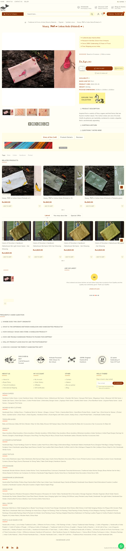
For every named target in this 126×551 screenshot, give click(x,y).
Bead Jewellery (18, 433)
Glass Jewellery (7, 433)
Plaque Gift (108, 508)
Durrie (20, 461)
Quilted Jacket (11, 415)
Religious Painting (99, 510)
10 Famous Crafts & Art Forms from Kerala (106, 530)
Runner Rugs (13, 461)
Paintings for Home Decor (34, 510)
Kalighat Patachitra (68, 513)
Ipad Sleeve (32, 447)
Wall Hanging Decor (23, 508)
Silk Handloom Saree (41, 398)
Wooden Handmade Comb (48, 535)
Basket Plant (22, 496)
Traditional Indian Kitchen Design (92, 470)
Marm (92, 81)
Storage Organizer (86, 494)
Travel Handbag (19, 445)
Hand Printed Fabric (86, 415)
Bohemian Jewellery (84, 433)
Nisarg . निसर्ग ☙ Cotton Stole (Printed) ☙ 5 (8, 289)
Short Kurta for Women (108, 412)
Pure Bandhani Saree (95, 401)
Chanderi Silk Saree (71, 398)
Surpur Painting (56, 513)
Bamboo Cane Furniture (30, 499)
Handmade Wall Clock (18, 510)
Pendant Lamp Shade (85, 496)
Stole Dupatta (31, 415)
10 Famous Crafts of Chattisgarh (38, 527)
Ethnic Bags (54, 445)
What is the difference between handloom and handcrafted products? (33, 327)
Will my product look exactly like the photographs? (25, 342)
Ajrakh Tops (95, 412)
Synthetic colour (70, 22)
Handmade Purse (89, 445)
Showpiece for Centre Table (51, 494)
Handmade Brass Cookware (49, 470)
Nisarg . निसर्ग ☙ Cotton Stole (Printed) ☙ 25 (57, 198)
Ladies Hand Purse (43, 445)
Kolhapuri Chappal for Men (87, 447)
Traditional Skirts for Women (33, 412)
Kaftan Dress (19, 412)
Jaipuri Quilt (49, 459)
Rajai (43, 459)
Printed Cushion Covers (88, 459)
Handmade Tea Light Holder (102, 496)
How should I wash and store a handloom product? (25, 332)
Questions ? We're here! (92, 130)
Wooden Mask (24, 515)
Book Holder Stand (112, 494)
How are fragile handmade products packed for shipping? (27, 337)
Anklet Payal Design (108, 433)
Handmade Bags (7, 445)
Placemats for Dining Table (31, 461)
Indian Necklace (96, 433)
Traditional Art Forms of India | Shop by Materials (42, 22)
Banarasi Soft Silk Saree (113, 398)
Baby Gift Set (20, 424)
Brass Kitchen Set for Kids (111, 470)
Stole (8, 155)
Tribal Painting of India (75, 510)
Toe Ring (41, 436)
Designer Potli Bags (102, 445)
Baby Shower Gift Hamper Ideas (51, 424)
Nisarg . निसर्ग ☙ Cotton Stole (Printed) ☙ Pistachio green (103, 198)
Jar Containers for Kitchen (28, 473)
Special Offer (76, 216)
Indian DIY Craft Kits (65, 535)
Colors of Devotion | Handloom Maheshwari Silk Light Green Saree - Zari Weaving (15, 246)
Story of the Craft (50, 137)
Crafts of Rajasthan (102, 525)
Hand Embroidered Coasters (103, 482)
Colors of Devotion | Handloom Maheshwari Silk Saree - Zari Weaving (76, 244)
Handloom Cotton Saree (10, 398)
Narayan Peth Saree (85, 398)
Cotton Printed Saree (33, 401)
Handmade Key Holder (9, 496)
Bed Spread (37, 459)
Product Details (66, 137)
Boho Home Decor (44, 499)
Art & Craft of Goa (101, 527)
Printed (30, 155)
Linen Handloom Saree (26, 398)
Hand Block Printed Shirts (82, 412)
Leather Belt (50, 447)
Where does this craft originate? (17, 322)
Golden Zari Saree (8, 401)
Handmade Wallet (77, 445)
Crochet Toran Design (51, 508)
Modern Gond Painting (43, 513)
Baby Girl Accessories (84, 424)
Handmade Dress (7, 412)
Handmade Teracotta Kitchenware (69, 470)
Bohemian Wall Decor (9, 508)
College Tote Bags (115, 445)
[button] (4, 187)
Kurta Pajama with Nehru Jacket (59, 415)
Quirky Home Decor (61, 473)
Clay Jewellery (61, 433)
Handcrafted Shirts (67, 412)
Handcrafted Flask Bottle (10, 482)
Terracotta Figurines (8, 494)
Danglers (11, 436)
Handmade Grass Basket (85, 482)
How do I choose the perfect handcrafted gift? (23, 347)
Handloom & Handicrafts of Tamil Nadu (45, 530)
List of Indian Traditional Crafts (26, 525)
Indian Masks (15, 515)
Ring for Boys (50, 436)
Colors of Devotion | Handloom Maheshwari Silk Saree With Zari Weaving (47, 244)
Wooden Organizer (99, 494)
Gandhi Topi (41, 447)
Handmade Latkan (70, 436)
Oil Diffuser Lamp (72, 496)
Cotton (15, 155)
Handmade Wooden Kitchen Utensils (13, 470)
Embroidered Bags (64, 445)
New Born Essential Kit (69, 424)
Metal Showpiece (35, 494)
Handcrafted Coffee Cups (36, 482)
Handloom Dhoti (42, 415)
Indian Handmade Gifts (105, 535)
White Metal (52, 433)
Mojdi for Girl (111, 447)
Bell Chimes (79, 508)
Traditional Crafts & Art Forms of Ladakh (63, 527)
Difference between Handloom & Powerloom (37, 532)
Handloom (22, 155)
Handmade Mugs (58, 482)
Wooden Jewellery (41, 433)
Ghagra (46, 412)
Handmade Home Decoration (77, 473)
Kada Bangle (19, 436)
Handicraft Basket (70, 482)
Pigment (61, 22)
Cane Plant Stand (32, 496)
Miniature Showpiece (22, 494)
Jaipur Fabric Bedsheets (24, 459)
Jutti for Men (74, 447)
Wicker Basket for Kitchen (10, 473)
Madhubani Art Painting (82, 513)
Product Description (91, 109)
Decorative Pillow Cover (72, 459)
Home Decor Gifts (93, 473)
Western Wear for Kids (32, 424)
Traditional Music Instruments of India (84, 535)
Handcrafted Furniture (15, 499)
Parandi (79, 436)
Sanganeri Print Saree (15, 403)
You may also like (60, 216)
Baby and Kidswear (8, 424)
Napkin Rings (49, 485)
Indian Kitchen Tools (33, 470)
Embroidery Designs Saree (50, 401)
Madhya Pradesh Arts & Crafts (21, 530)
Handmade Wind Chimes (67, 508)
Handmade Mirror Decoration (70, 494)
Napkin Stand (40, 485)
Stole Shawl (22, 415)
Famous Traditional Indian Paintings (83, 525)
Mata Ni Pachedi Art (29, 513)
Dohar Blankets (59, 459)
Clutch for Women (30, 445)
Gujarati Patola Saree (110, 401)
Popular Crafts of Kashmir (86, 527)
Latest (47, 215)
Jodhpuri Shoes (101, 447)
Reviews (79, 137)
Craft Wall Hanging (91, 508)
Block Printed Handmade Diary (28, 535)
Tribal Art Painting (61, 510)
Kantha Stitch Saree (81, 401)
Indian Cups (48, 482)
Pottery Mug (23, 482)
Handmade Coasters (15, 485)
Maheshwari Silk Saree (57, 398)
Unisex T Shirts (55, 412)
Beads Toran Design (37, 508)
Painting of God (88, 510)
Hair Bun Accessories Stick (90, 436)
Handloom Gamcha (60, 461)
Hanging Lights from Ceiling (57, 496)
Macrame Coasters (29, 485)
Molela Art (101, 508)
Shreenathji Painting (15, 513)
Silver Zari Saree (20, 401)
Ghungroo (27, 436)
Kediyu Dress (74, 415)
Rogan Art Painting (49, 510)
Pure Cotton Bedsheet (9, 459)
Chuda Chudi (59, 436)
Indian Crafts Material (10, 535)
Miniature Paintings (117, 532)
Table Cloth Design (47, 461)
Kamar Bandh (59, 447)
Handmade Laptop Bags (20, 447)
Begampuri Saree (99, 398)
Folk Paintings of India (63, 525)
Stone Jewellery (29, 433)
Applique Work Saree (66, 401)
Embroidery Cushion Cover (105, 459)
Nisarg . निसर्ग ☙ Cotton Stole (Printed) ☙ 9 (16, 198)
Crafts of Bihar (63, 530)
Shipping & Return (89, 125)
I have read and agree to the (106, 387)
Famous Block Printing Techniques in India (96, 532)
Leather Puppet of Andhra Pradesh (102, 513)
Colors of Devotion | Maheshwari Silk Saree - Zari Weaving (109, 244)
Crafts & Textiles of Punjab (17, 527)
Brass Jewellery (72, 433)
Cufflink (66, 447)
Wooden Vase (43, 496)
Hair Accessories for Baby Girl (101, 424)
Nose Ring (35, 436)
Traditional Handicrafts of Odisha (80, 530)
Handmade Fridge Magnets (45, 473)
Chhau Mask (34, 515)
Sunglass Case (7, 447)
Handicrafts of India (8, 525)
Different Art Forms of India (46, 525)
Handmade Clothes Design (102, 415)
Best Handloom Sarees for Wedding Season (67, 532)
